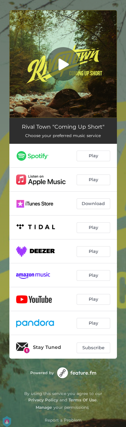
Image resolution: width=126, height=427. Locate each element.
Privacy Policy (43, 399)
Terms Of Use (83, 399)
